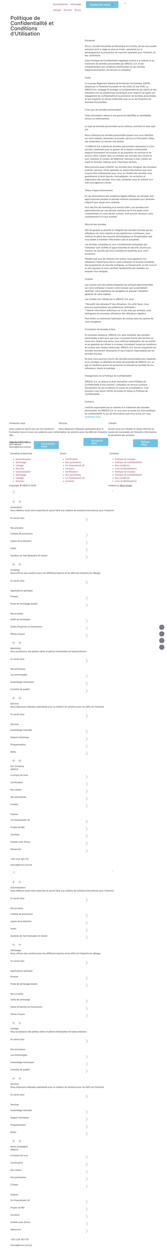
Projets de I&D (17, 827)
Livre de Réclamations (126, 468)
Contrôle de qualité (19, 689)
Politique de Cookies (125, 459)
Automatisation (23, 459)
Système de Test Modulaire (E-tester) (28, 555)
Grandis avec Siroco (20, 842)
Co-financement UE (75, 465)
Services (20, 468)
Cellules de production (21, 533)
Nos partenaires (73, 462)
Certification (71, 459)
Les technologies (18, 674)
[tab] (83, 504)
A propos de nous (19, 775)
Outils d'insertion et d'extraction (26, 626)
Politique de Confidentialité (128, 462)
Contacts (69, 468)
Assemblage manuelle (21, 730)
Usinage (20, 465)
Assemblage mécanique (22, 682)
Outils (13, 548)
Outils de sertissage (20, 619)
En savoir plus (17, 518)
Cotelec (14, 804)
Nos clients (15, 789)
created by (120, 485)
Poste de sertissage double (23, 603)
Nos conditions (122, 465)
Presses (14, 596)
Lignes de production (20, 541)
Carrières (14, 834)
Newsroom (15, 849)
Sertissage (21, 462)
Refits (13, 752)
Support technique (19, 737)
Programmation (18, 744)
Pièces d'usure (17, 634)
